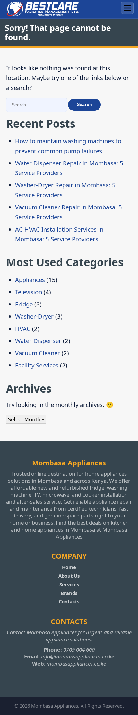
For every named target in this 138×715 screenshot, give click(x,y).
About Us (69, 575)
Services (69, 584)
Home (69, 567)
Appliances (30, 280)
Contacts (69, 601)
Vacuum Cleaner (37, 353)
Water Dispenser (38, 341)
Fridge (24, 304)
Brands (69, 593)
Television (28, 292)
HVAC (22, 328)
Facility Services (36, 365)
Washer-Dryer (34, 316)
